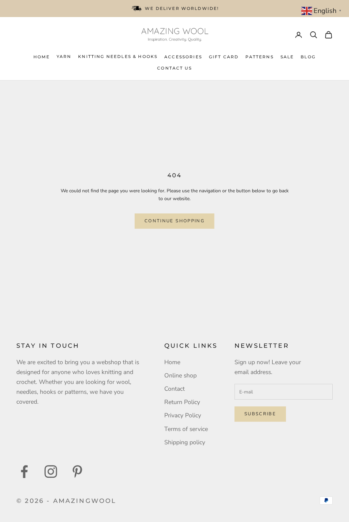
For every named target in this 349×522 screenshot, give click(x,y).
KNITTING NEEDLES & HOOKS (117, 56)
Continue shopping (174, 221)
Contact (174, 389)
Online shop (180, 375)
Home (41, 56)
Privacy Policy (182, 415)
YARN (64, 56)
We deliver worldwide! (182, 8)
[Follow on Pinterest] (77, 471)
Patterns (259, 56)
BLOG (308, 56)
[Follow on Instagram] (51, 471)
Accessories (183, 56)
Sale (287, 56)
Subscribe (260, 414)
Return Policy (182, 402)
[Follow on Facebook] (24, 471)
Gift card (224, 56)
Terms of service (186, 429)
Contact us (174, 68)
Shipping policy (184, 442)
